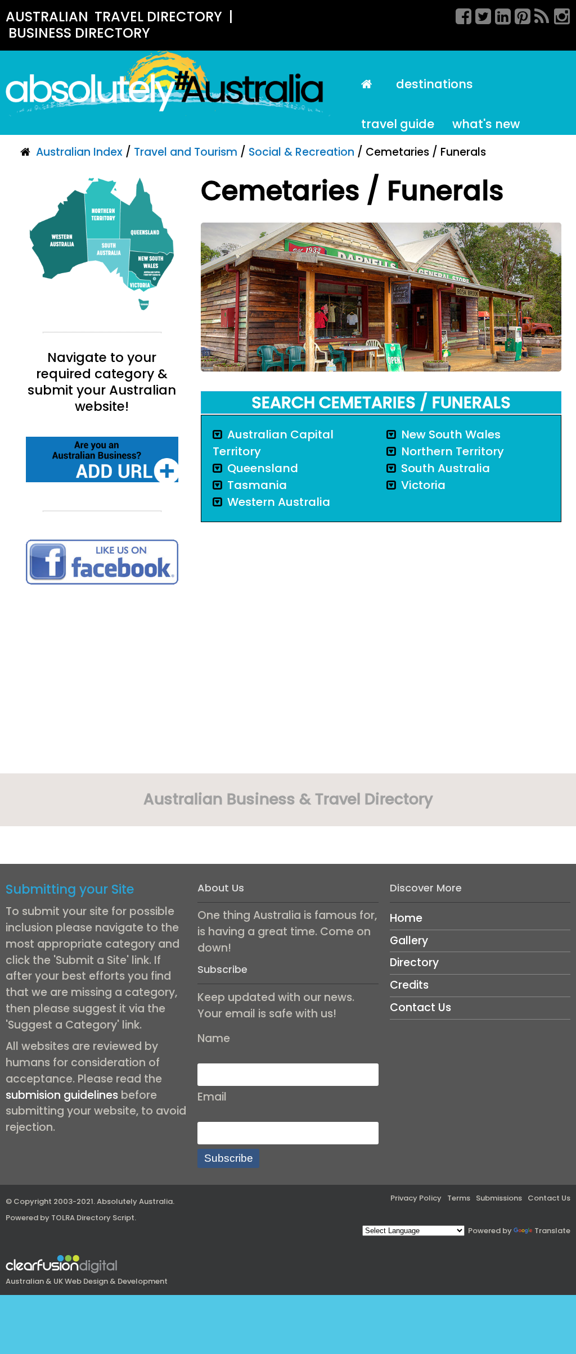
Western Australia (278, 502)
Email (212, 1096)
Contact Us (420, 1007)
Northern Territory (452, 451)
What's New (486, 124)
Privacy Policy (416, 1198)
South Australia (445, 468)
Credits (409, 985)
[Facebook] (459, 14)
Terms (458, 1198)
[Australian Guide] (370, 85)
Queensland (262, 468)
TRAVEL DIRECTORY (158, 16)
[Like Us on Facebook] (102, 561)
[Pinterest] (518, 14)
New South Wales (451, 434)
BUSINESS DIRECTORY (79, 33)
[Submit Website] (102, 459)
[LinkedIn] (499, 14)
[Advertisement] (102, 683)
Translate (552, 1230)
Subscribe (228, 1158)
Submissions (499, 1198)
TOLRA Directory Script (92, 1217)
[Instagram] (558, 14)
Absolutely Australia (135, 1201)
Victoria (423, 485)
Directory (414, 962)
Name (213, 1038)
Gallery (409, 940)
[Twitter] (479, 14)
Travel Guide (397, 124)
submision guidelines (62, 1095)
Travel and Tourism (185, 152)
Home (406, 918)
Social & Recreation (301, 152)
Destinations (434, 84)
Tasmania (257, 485)
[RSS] (538, 14)
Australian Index (79, 152)
